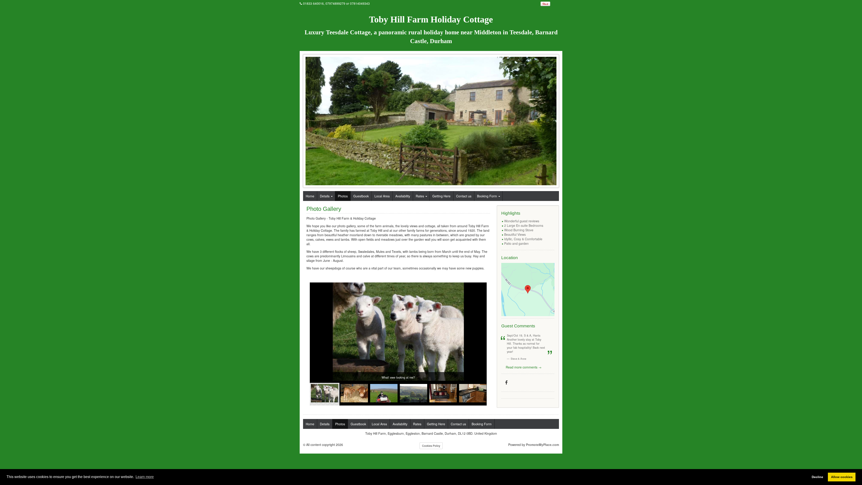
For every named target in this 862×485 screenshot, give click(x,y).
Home (310, 196)
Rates (420, 196)
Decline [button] (817, 477)
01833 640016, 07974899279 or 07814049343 (336, 3)
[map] (527, 289)
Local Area (382, 196)
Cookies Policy (431, 446)
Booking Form (487, 196)
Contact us (463, 196)
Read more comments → (523, 367)
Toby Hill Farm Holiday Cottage (431, 19)
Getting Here (441, 196)
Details (325, 196)
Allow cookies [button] (842, 477)
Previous (313, 395)
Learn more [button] (145, 477)
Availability (402, 196)
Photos (343, 196)
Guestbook (361, 196)
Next (483, 395)
